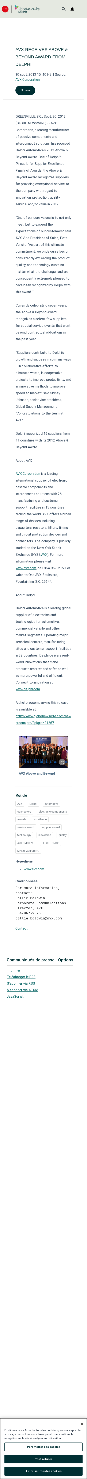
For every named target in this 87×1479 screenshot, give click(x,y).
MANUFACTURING (28, 850)
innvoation (44, 835)
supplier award (51, 827)
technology (24, 835)
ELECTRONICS (50, 843)
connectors (24, 811)
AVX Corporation (27, 80)
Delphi (33, 803)
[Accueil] (21, 9)
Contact (21, 928)
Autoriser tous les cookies (43, 1471)
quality (62, 835)
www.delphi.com (28, 689)
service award (25, 827)
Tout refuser (43, 1459)
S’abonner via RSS (21, 983)
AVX (44, 555)
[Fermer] (82, 1424)
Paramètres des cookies (43, 1446)
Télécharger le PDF (21, 977)
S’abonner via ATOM (22, 990)
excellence (40, 819)
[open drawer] (81, 9)
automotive (51, 803)
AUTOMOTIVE (25, 843)
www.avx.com (26, 568)
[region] (43, 1448)
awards (21, 819)
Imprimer (13, 970)
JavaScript (15, 997)
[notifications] (72, 9)
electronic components (53, 811)
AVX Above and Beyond (37, 773)
